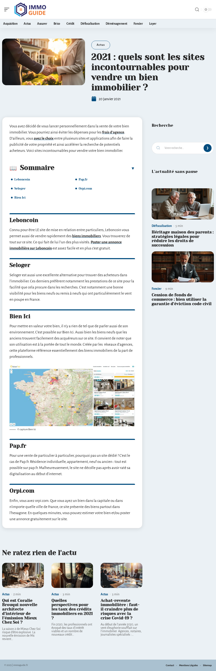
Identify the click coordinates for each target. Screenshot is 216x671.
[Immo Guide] (30, 9)
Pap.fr (83, 179)
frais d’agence (113, 132)
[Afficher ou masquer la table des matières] (94, 168)
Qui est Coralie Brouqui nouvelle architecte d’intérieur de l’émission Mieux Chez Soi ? (19, 611)
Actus (101, 44)
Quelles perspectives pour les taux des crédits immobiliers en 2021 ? (72, 609)
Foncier (157, 288)
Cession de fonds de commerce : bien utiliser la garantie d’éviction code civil (182, 299)
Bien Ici (20, 197)
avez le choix (44, 138)
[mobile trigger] (7, 9)
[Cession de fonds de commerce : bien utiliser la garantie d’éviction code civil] (183, 267)
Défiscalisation (162, 226)
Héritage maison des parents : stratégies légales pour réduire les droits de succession (183, 239)
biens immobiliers (86, 236)
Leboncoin (22, 179)
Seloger (20, 188)
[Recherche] (197, 9)
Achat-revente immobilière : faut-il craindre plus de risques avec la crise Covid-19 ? (120, 609)
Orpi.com (85, 188)
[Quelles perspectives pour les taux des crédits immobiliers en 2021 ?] (72, 575)
